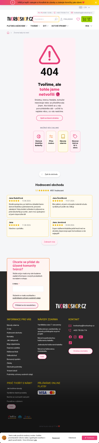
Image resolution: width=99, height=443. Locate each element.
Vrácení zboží (12, 371)
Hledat (55, 19)
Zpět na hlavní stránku (49, 118)
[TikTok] (70, 342)
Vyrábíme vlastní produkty (17, 393)
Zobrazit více (49, 242)
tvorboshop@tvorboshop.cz (83, 326)
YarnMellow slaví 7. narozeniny (49, 325)
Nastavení (56, 438)
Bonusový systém (13, 359)
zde (35, 440)
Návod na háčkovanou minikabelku (46, 350)
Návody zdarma (13, 325)
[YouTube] (81, 336)
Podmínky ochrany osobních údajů (20, 374)
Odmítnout (72, 438)
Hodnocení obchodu (49, 185)
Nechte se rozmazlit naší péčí (18, 397)
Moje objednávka (13, 344)
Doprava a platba (13, 348)
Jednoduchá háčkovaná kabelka (50, 345)
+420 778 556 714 (80, 330)
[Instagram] (75, 336)
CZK (85, 7)
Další (42, 357)
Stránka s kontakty (80, 351)
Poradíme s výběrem (15, 401)
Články (9, 363)
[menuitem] (17, 26)
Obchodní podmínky (14, 367)
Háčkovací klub (12, 352)
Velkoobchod (12, 355)
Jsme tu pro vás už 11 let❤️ (49, 426)
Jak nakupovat (12, 340)
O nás (9, 329)
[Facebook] (70, 336)
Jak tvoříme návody (14, 388)
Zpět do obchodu (51, 174)
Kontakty (10, 337)
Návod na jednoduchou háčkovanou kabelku (46, 339)
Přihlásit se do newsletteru (25, 305)
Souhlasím (90, 438)
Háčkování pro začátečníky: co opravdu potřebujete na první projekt (49, 331)
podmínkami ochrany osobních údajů (27, 298)
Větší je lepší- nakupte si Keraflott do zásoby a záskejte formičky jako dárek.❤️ (51, 2)
